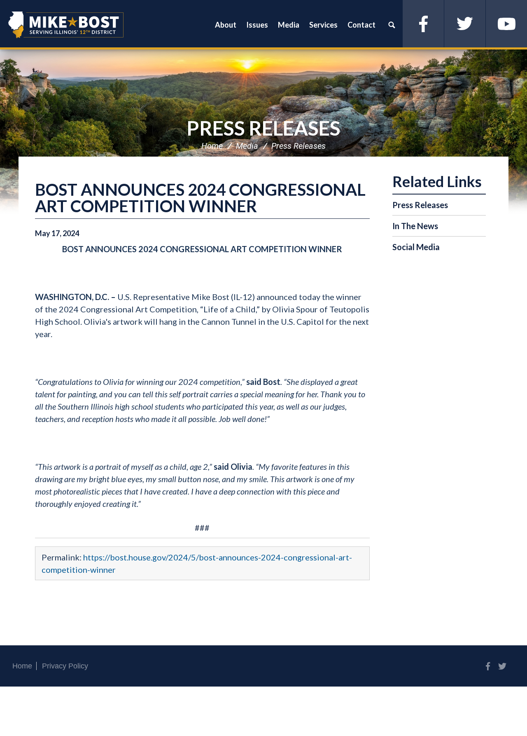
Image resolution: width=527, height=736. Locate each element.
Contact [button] (361, 24)
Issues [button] (257, 24)
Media (247, 146)
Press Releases (263, 128)
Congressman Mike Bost (66, 24)
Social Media (416, 247)
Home (212, 146)
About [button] (225, 24)
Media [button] (288, 24)
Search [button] (391, 24)
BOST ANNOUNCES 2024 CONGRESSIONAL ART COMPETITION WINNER (200, 198)
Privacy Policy (65, 666)
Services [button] (323, 24)
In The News (415, 226)
